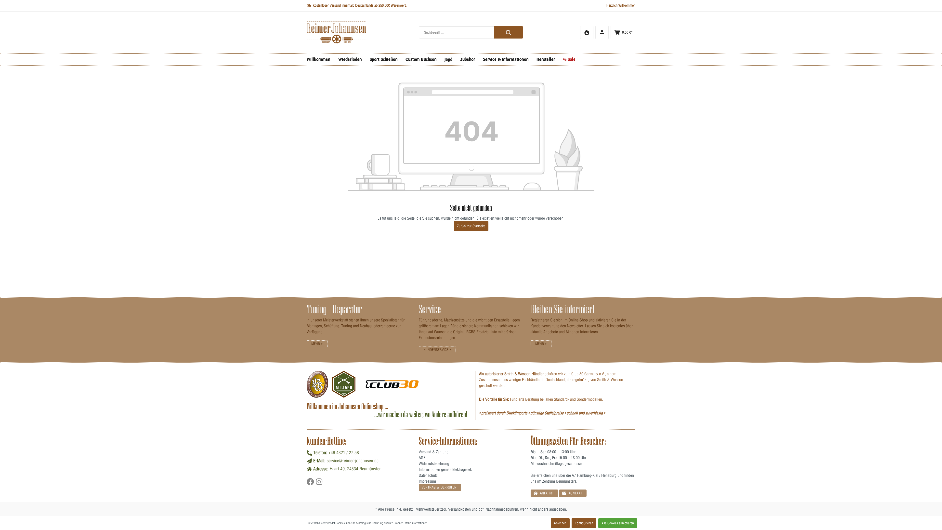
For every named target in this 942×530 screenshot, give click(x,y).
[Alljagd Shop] (343, 384)
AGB (422, 457)
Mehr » (317, 344)
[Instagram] (319, 483)
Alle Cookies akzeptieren (618, 523)
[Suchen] (508, 32)
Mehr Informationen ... (417, 523)
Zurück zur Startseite (471, 226)
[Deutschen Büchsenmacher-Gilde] (317, 384)
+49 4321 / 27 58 (343, 452)
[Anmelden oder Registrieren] (602, 32)
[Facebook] (311, 483)
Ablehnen (560, 523)
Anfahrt (546, 493)
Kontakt (574, 493)
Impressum (427, 481)
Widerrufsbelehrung (434, 463)
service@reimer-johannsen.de (353, 461)
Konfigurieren (584, 523)
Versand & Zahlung (433, 451)
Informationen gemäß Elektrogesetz (445, 469)
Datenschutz (428, 475)
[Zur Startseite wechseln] (359, 32)
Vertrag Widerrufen (439, 487)
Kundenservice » (437, 349)
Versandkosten (459, 509)
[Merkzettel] (586, 32)
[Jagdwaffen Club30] (392, 384)
